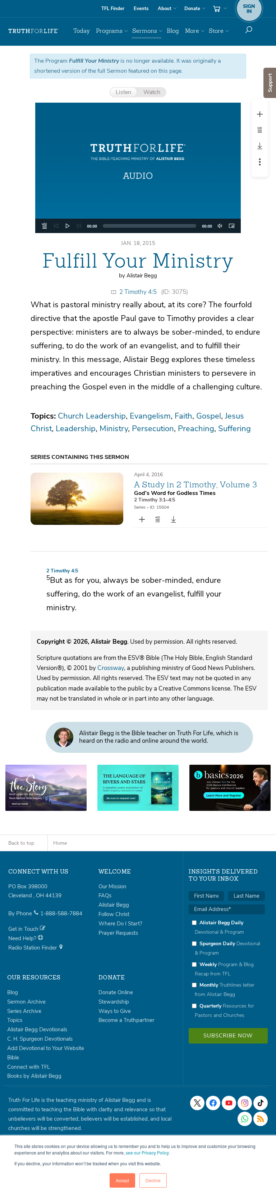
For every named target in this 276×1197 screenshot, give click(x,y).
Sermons (144, 31)
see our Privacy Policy (147, 1152)
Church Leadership (92, 416)
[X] (197, 1103)
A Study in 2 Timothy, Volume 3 (195, 484)
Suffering (234, 428)
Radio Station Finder (33, 947)
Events (141, 8)
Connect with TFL (28, 1067)
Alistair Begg (113, 904)
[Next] (79, 225)
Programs (109, 31)
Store (216, 31)
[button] (138, 167)
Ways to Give (114, 1011)
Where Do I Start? (120, 923)
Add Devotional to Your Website (45, 1048)
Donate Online (115, 992)
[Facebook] (213, 1103)
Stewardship (113, 1001)
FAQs (104, 895)
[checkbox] (227, 969)
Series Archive (24, 1011)
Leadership (76, 428)
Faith (183, 416)
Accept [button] (122, 1180)
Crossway (110, 668)
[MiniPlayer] (231, 225)
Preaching (196, 428)
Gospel (208, 416)
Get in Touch (24, 929)
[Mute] (220, 225)
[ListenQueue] (44, 225)
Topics (14, 1020)
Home (60, 843)
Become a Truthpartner (126, 1020)
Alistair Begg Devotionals (37, 1029)
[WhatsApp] (245, 1119)
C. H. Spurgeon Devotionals (40, 1038)
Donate (192, 8)
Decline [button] (153, 1180)
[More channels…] (260, 1119)
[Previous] (56, 225)
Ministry (114, 428)
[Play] (67, 225)
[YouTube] (229, 1103)
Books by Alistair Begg (34, 1076)
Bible (13, 1057)
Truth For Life (33, 31)
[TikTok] (260, 1103)
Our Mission (112, 886)
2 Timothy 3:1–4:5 (154, 499)
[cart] (219, 8)
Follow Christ (113, 914)
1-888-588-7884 (61, 913)
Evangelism (150, 416)
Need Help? (23, 938)
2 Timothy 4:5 (138, 292)
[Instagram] (245, 1103)
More (192, 31)
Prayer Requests (118, 933)
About (164, 8)
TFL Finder (112, 8)
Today (81, 31)
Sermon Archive (26, 1001)
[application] (138, 226)
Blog (173, 31)
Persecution (153, 428)
